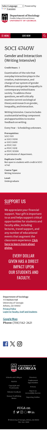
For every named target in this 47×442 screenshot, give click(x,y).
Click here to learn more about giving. (21, 244)
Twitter (12, 343)
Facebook (5, 343)
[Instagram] (21, 412)
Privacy (33, 387)
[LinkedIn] (32, 412)
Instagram (19, 343)
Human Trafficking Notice (14, 397)
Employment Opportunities (33, 381)
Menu (6, 35)
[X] (17, 412)
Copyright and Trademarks (14, 387)
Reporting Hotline (33, 397)
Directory (33, 377)
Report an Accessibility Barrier (33, 392)
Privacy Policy (9, 309)
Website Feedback (14, 392)
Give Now (26, 35)
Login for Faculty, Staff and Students (20, 311)
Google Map (10, 319)
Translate (11, 9)
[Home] (23, 20)
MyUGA (14, 381)
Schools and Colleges (14, 377)
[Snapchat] (25, 412)
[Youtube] (29, 412)
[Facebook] (14, 412)
